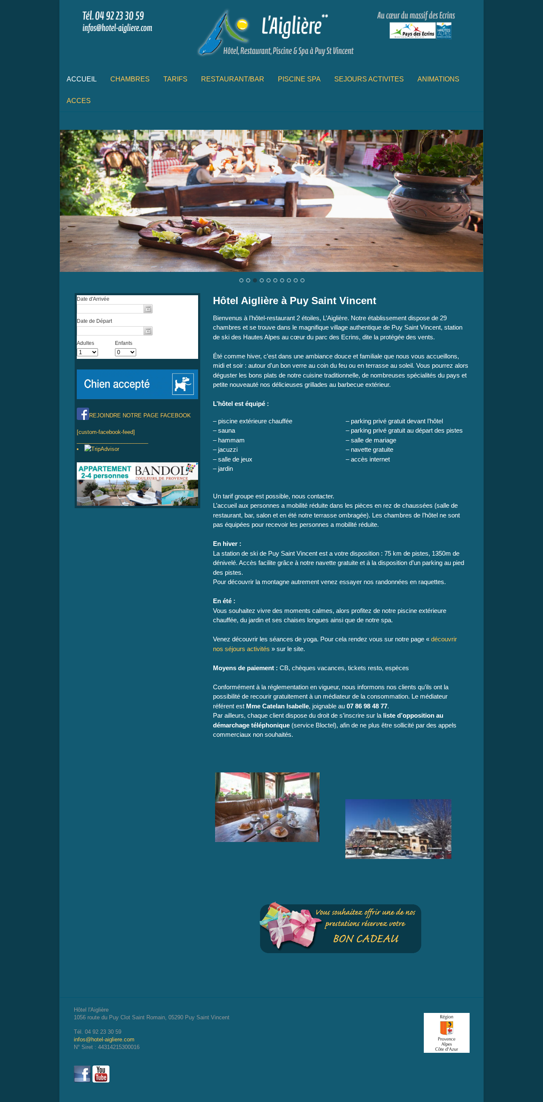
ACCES (79, 100)
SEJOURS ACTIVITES (369, 79)
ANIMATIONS (438, 79)
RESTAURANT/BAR (232, 79)
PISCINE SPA (299, 79)
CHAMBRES (130, 79)
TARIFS (175, 79)
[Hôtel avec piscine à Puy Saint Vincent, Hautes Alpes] (271, 59)
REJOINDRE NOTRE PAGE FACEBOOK (140, 415)
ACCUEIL (82, 79)
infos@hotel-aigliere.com (104, 1039)
